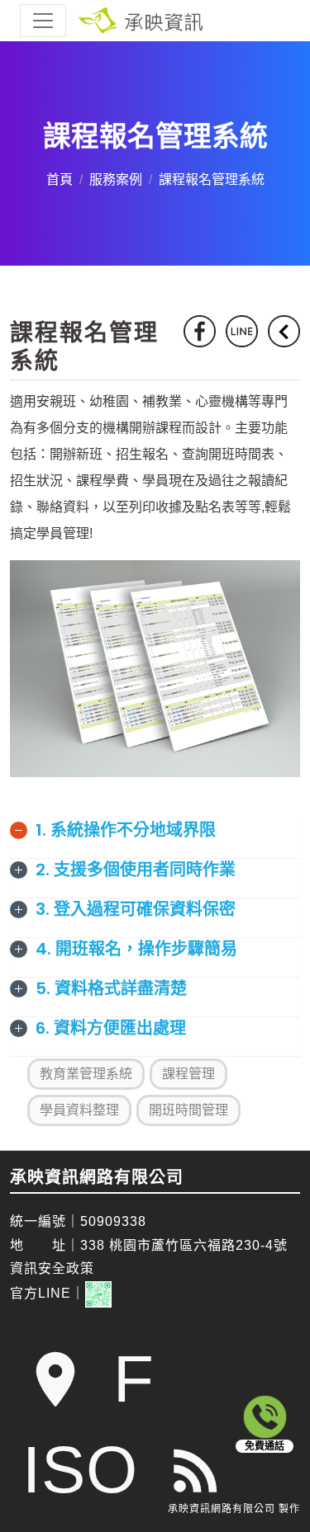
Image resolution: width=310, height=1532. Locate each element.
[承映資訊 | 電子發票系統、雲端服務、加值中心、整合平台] (155, 20)
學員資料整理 (79, 1110)
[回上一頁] (284, 331)
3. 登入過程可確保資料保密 (136, 909)
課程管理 (188, 1074)
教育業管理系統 (86, 1074)
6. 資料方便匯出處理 (111, 1027)
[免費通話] (264, 1417)
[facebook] (200, 331)
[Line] (242, 331)
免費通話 (264, 1446)
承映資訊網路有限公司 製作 (234, 1509)
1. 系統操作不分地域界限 (126, 829)
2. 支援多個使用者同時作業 (136, 869)
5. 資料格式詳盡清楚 (111, 988)
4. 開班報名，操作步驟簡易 (136, 948)
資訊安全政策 (52, 1268)
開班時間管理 (188, 1110)
